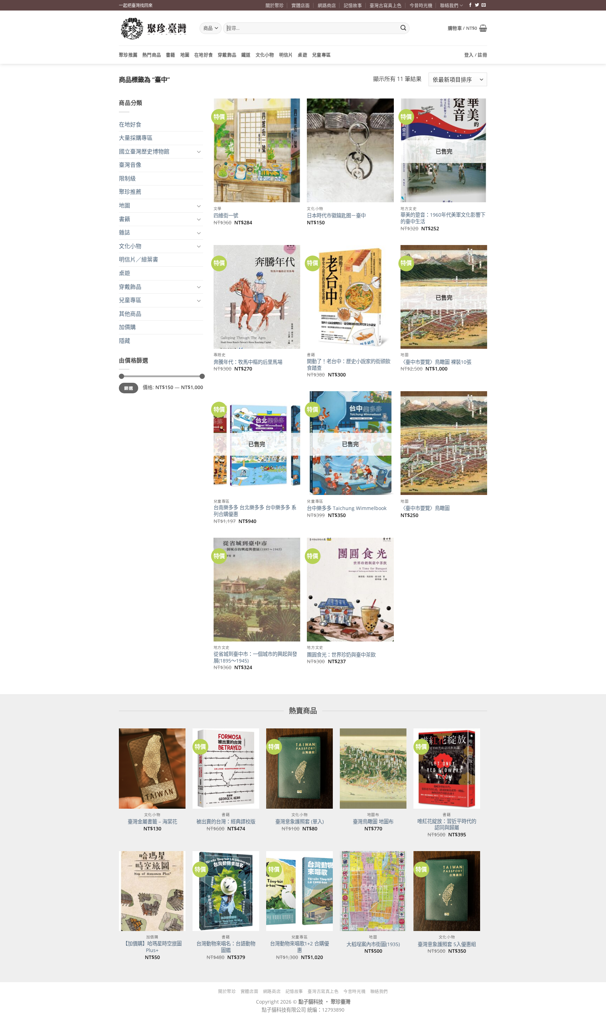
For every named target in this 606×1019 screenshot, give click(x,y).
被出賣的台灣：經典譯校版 (225, 821)
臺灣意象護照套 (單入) (299, 821)
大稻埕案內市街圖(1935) (373, 944)
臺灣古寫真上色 (386, 5)
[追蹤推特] (477, 5)
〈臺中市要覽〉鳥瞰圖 (425, 508)
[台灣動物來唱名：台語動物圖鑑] (226, 891)
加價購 (127, 327)
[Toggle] (199, 151)
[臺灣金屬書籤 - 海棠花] (152, 768)
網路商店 (327, 5)
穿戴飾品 (227, 55)
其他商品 (130, 314)
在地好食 (203, 55)
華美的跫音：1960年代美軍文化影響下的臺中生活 (442, 218)
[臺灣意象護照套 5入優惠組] (446, 891)
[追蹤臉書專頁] (470, 5)
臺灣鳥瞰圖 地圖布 (373, 821)
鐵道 (246, 55)
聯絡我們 (449, 5)
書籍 (170, 55)
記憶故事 (353, 5)
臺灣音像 (130, 165)
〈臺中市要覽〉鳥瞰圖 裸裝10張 (435, 362)
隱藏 (124, 341)
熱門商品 (151, 55)
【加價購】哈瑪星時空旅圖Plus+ (152, 946)
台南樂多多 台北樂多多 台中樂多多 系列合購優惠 (255, 510)
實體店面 (300, 5)
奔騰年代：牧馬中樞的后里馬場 (248, 362)
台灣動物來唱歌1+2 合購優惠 (299, 946)
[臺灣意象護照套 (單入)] (299, 768)
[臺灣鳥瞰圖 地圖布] (373, 768)
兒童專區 (321, 55)
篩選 (128, 388)
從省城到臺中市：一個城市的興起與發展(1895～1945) (255, 657)
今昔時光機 (421, 5)
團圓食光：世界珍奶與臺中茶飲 (341, 655)
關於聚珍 (274, 5)
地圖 (185, 55)
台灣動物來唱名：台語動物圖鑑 (225, 946)
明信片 (286, 55)
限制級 (127, 178)
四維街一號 (226, 215)
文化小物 (265, 55)
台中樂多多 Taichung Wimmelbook (346, 508)
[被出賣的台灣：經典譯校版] (226, 768)
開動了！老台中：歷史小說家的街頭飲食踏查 (348, 364)
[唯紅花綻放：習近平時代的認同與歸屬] (446, 768)
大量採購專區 (136, 138)
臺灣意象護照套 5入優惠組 (447, 944)
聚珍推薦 (128, 55)
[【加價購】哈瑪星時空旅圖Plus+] (152, 891)
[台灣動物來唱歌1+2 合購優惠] (299, 891)
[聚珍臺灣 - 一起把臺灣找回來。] (154, 28)
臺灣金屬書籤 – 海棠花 (152, 821)
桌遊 (302, 55)
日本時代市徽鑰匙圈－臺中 (336, 215)
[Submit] (403, 28)
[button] (467, 28)
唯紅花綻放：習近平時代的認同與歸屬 (446, 824)
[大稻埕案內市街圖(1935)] (373, 891)
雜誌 (124, 232)
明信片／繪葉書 (138, 259)
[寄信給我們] (484, 5)
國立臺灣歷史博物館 (144, 151)
